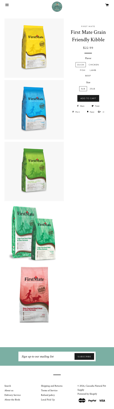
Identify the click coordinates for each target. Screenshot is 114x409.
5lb (83, 88)
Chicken (94, 64)
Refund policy (48, 395)
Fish (82, 70)
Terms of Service (49, 390)
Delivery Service (12, 395)
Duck (80, 64)
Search (7, 386)
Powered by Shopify (87, 394)
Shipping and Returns (51, 386)
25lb (92, 88)
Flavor (88, 58)
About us (8, 390)
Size (88, 82)
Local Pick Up (48, 399)
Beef (88, 75)
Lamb (93, 70)
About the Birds (12, 399)
